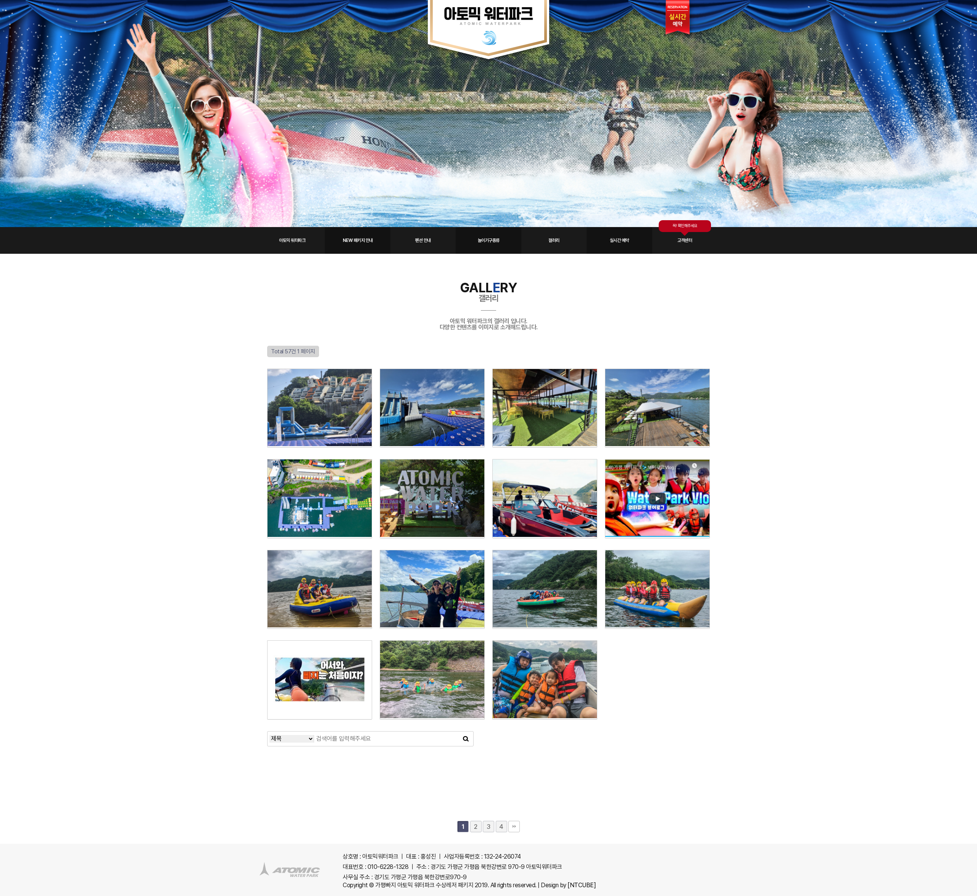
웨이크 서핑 (540, 512)
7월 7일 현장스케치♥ (428, 694)
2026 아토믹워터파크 (316, 422)
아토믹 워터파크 (292, 240)
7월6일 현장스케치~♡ (541, 694)
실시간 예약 (619, 240)
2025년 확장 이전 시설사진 (319, 512)
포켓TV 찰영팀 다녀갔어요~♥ (657, 521)
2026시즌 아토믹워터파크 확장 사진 (432, 430)
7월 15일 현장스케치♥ (653, 603)
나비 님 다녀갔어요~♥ (428, 603)
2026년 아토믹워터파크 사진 (545, 422)
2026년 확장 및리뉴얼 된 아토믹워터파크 (657, 430)
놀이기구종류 (489, 240)
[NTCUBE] (581, 885)
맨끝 (514, 826)
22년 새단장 (428, 512)
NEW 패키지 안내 (358, 240)
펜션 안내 (423, 240)
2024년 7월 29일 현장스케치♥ (545, 611)
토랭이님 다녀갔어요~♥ (316, 694)
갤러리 (553, 240)
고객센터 (684, 240)
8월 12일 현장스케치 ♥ (316, 603)
